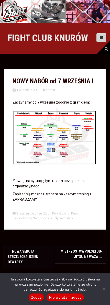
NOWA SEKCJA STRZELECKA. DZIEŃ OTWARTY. (23, 256)
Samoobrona (42, 218)
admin (50, 90)
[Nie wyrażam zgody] (103, 288)
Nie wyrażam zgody (65, 297)
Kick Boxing (61, 213)
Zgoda (36, 297)
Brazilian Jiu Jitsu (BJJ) (33, 213)
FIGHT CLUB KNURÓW (48, 38)
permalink (65, 218)
